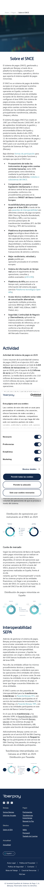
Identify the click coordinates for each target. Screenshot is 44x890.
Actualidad (7, 845)
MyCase (22, 874)
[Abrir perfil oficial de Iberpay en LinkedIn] (8, 803)
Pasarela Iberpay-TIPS (27, 704)
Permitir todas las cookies (22, 477)
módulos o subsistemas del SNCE (23, 178)
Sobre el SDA (8, 829)
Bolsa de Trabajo (12, 870)
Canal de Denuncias (29, 870)
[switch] (37, 444)
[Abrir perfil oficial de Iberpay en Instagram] (4, 803)
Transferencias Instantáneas (28, 816)
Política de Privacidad (27, 863)
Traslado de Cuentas (30, 836)
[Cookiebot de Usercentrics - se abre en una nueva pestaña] (31, 395)
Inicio (7, 12)
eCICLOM (29, 277)
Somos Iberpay (8, 812)
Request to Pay (28, 821)
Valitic (25, 829)
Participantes (27, 812)
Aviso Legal (11, 863)
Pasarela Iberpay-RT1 (26, 696)
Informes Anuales (9, 815)
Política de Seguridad (15, 866)
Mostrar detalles (29, 469)
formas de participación (25, 153)
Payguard (26, 833)
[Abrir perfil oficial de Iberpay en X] (12, 803)
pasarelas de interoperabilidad (25, 210)
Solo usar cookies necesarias (22, 493)
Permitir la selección (22, 485)
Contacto (30, 866)
